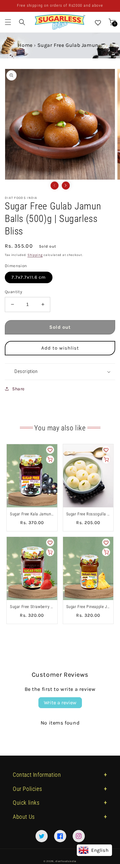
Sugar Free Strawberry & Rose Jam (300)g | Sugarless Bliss (32, 606)
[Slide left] (55, 186)
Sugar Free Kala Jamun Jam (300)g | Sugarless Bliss (32, 514)
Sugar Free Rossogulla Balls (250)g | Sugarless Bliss (88, 514)
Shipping (35, 255)
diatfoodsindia (65, 861)
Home (25, 45)
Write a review (60, 702)
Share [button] (18, 389)
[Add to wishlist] (50, 450)
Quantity (13, 291)
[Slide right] (66, 186)
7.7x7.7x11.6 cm (29, 277)
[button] (8, 22)
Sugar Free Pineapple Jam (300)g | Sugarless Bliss (88, 606)
